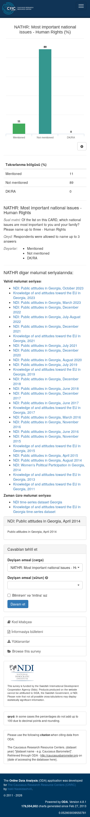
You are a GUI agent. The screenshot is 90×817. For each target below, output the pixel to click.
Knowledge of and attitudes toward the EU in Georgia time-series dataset (47, 509)
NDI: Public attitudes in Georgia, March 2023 (47, 302)
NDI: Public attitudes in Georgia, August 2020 (47, 359)
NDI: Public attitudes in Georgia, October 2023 (48, 288)
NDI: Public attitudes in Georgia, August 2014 (47, 460)
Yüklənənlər (21, 641)
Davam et (18, 604)
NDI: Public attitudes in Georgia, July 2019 (45, 364)
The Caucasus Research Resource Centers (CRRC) (42, 785)
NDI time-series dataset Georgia (37, 502)
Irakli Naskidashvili (19, 789)
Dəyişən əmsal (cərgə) (25, 559)
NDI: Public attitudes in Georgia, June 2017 (46, 402)
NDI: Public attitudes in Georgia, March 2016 (47, 417)
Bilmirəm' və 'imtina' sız (29, 595)
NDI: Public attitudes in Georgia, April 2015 (45, 455)
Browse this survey (26, 651)
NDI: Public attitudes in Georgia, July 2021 (45, 345)
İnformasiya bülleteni (27, 631)
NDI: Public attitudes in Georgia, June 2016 (46, 431)
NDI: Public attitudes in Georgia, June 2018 (46, 388)
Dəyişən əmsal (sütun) (25, 577)
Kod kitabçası (22, 621)
